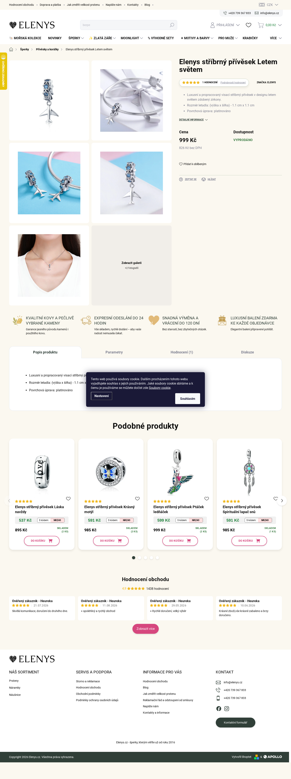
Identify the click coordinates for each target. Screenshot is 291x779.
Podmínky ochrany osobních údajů (97, 700)
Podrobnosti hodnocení (233, 82)
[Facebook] (219, 708)
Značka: (266, 82)
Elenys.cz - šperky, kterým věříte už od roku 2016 (145, 742)
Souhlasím (187, 399)
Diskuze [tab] (247, 352)
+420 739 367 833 (235, 690)
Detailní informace (191, 119)
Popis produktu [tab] (45, 352)
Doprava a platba (50, 4)
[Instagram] (227, 708)
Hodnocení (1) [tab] (182, 352)
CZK (270, 5)
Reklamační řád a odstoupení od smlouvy (168, 700)
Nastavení (101, 396)
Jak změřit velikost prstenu (83, 4)
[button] (134, 558)
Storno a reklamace (88, 681)
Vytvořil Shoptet (241, 756)
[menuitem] (26, 38)
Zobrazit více (146, 629)
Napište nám (113, 4)
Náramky (14, 687)
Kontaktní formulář (235, 722)
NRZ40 (57, 520)
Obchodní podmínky (88, 693)
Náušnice (15, 694)
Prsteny (14, 680)
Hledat (172, 25)
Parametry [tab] (114, 352)
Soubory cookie (159, 388)
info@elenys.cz (233, 682)
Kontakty (133, 4)
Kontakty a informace (156, 712)
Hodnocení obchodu (21, 4)
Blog (147, 4)
